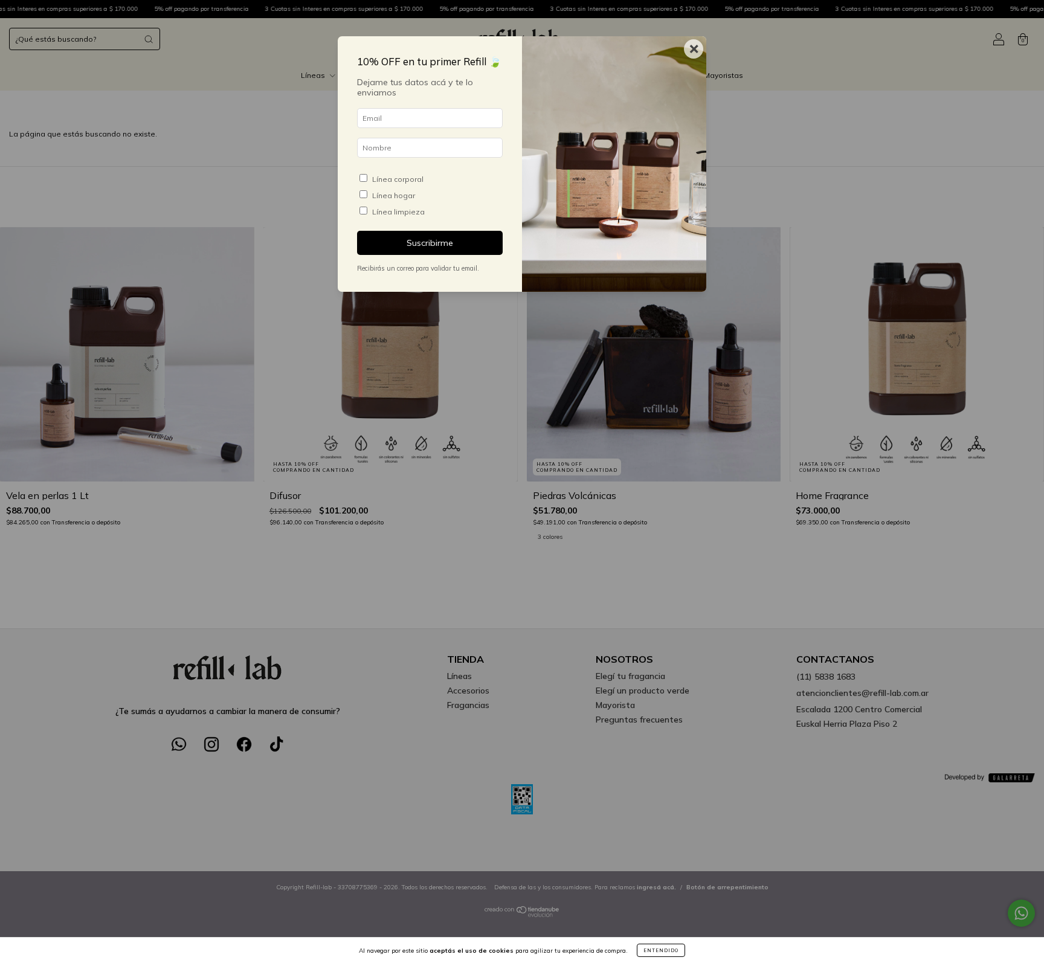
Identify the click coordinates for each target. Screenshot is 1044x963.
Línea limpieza (398, 211)
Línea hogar (393, 195)
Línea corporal (398, 179)
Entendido (660, 950)
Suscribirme (430, 242)
